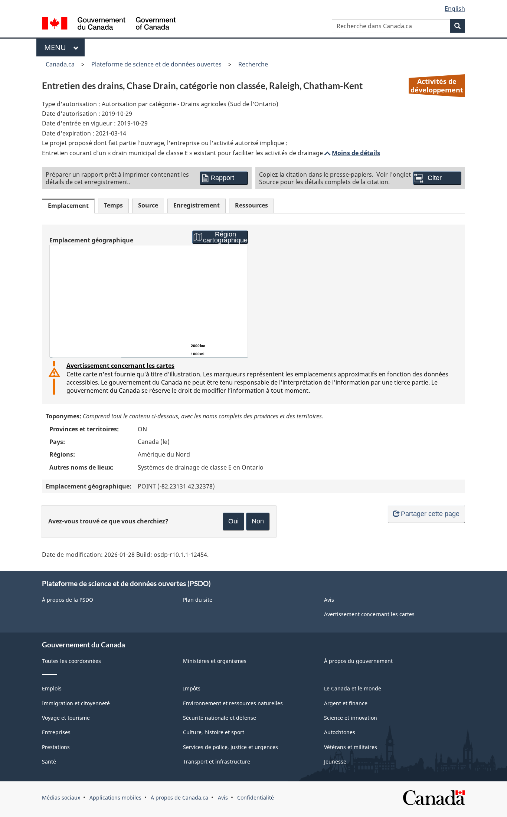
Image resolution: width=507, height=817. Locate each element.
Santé (49, 761)
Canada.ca (60, 64)
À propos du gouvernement (358, 660)
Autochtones (339, 732)
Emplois (52, 688)
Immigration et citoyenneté (76, 703)
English (455, 8)
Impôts (191, 688)
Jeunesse (335, 761)
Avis (329, 599)
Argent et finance (345, 703)
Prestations (56, 747)
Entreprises (56, 732)
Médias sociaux (61, 797)
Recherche (253, 64)
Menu (57, 47)
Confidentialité (255, 797)
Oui (233, 521)
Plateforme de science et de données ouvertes (156, 64)
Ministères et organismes (214, 660)
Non (258, 521)
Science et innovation (350, 717)
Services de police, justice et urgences (230, 747)
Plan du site (197, 599)
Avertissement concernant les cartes (120, 366)
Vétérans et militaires (350, 747)
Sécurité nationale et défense (219, 717)
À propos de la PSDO (67, 599)
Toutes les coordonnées (71, 660)
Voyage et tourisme (66, 717)
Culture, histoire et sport (213, 732)
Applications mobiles (115, 797)
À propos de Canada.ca (179, 797)
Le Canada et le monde (352, 688)
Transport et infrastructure (216, 761)
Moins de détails (351, 153)
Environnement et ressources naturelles (233, 703)
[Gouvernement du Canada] (109, 24)
